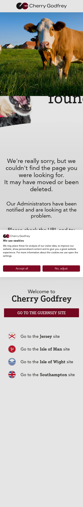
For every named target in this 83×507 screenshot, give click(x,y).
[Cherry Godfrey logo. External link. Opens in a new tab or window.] (16, 236)
